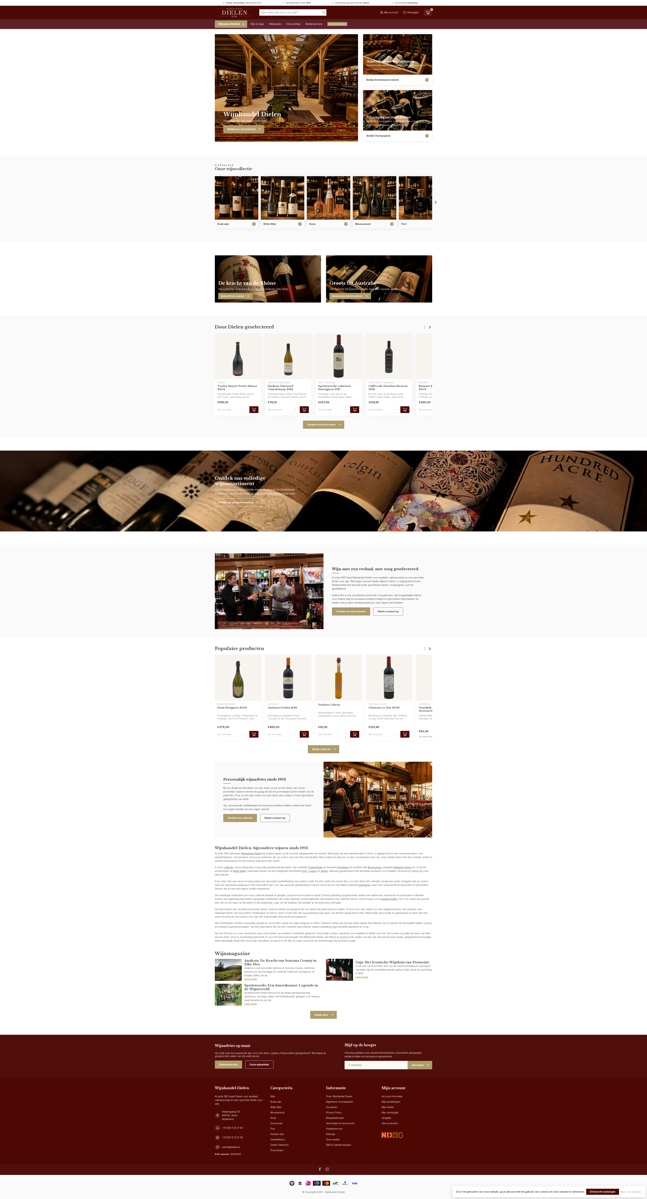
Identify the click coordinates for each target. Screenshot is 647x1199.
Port (272, 1128)
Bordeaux (343, 867)
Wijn (272, 1096)
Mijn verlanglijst (390, 1112)
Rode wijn (275, 1101)
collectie (228, 867)
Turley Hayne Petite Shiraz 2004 (237, 388)
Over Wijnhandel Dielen (339, 1096)
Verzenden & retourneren (340, 1123)
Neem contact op (388, 611)
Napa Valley (239, 871)
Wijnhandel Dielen (251, 853)
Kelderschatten (337, 24)
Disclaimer (331, 1107)
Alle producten (390, 1123)
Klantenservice (313, 24)
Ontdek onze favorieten (321, 424)
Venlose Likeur (329, 704)
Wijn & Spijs (257, 24)
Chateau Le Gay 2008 (383, 707)
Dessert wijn (277, 1134)
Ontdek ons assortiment (351, 611)
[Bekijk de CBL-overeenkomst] (392, 1132)
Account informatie (392, 1096)
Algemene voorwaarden (339, 1101)
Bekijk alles (321, 1014)
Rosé (273, 1117)
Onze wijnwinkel (259, 1064)
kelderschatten (389, 898)
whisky (324, 871)
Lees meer (250, 979)
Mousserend (277, 1112)
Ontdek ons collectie (240, 817)
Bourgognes (375, 867)
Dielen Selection (279, 1144)
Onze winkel (293, 24)
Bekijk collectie (321, 749)
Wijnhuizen (275, 24)
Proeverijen (276, 1150)
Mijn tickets (388, 1107)
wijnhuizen (364, 885)
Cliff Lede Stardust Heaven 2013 (388, 388)
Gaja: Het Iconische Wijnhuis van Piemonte (392, 962)
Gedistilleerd (277, 1139)
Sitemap (330, 1134)
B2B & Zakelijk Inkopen (338, 1144)
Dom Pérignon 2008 (232, 707)
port (304, 871)
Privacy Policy (334, 1112)
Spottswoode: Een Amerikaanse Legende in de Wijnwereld (281, 987)
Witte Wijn (276, 1107)
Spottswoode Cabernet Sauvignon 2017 (334, 388)
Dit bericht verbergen (602, 1191)
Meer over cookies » (631, 1192)
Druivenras (276, 1123)
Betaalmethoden (335, 1117)
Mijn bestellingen (391, 1101)
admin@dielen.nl (231, 1147)
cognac (312, 871)
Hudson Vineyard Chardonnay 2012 (280, 388)
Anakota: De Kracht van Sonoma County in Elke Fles (280, 962)
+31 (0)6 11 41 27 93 (232, 1127)
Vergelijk (386, 1117)
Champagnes (315, 867)
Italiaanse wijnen (403, 867)
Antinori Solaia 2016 (282, 707)
